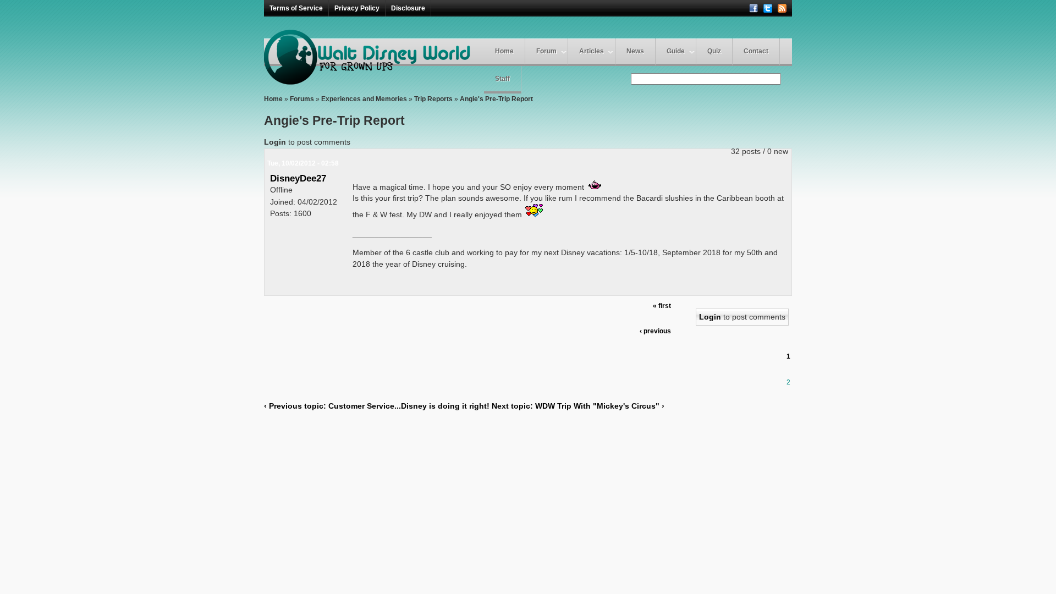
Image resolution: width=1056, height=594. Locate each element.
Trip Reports (433, 99)
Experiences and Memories (364, 99)
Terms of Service (296, 8)
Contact (756, 51)
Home (504, 51)
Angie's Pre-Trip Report (496, 99)
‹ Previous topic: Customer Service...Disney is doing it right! (377, 406)
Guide (676, 51)
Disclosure (408, 8)
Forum (546, 51)
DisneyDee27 (298, 178)
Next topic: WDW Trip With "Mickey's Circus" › (578, 406)
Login (275, 142)
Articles (591, 51)
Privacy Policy (357, 8)
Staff (502, 78)
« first (662, 305)
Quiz (714, 51)
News (635, 51)
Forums (302, 99)
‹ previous (655, 331)
